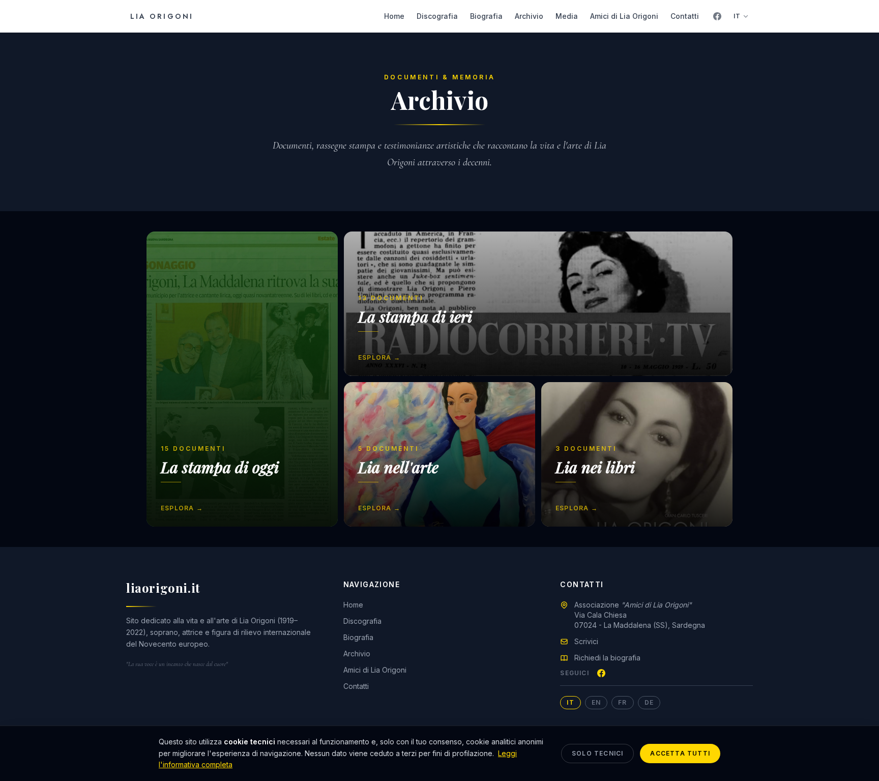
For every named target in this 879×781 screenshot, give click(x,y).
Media (566, 16)
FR (622, 702)
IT (737, 16)
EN (596, 702)
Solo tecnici (597, 753)
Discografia (437, 16)
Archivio (529, 16)
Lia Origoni (161, 16)
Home (394, 16)
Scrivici (586, 641)
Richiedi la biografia (607, 657)
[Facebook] (717, 16)
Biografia (486, 16)
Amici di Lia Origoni (624, 16)
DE (649, 702)
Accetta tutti (680, 753)
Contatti (684, 16)
